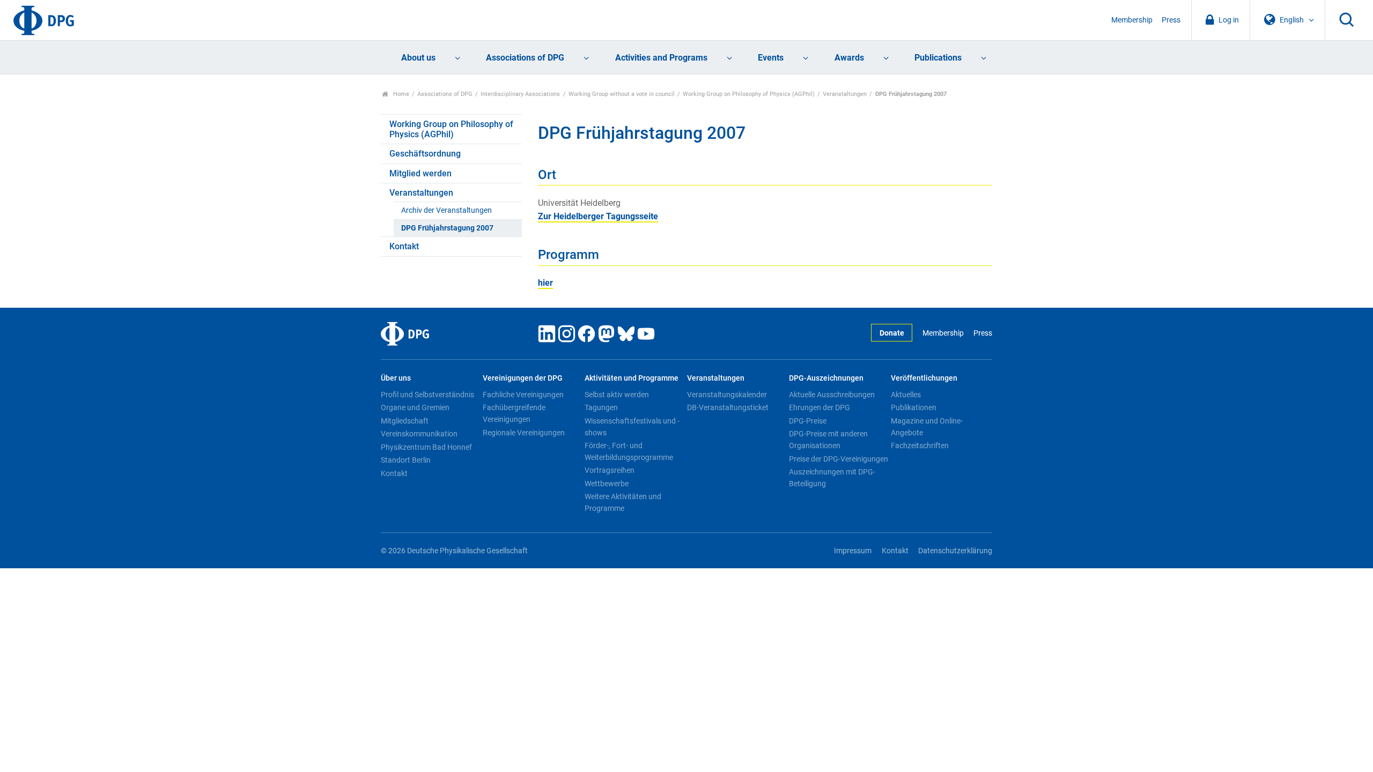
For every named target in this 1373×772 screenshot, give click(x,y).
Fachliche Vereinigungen (523, 394)
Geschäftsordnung (425, 154)
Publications (938, 58)
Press (1171, 20)
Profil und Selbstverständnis (427, 394)
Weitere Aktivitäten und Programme (623, 502)
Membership (1132, 20)
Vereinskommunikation (419, 433)
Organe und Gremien (415, 407)
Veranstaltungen (845, 94)
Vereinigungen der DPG (523, 378)
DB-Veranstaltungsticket (728, 407)
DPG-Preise (807, 421)
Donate (892, 333)
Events (771, 58)
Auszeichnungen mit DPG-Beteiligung (832, 477)
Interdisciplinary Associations (520, 94)
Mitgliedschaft (405, 421)
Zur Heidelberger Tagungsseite (598, 216)
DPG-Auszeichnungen (826, 378)
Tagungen (601, 407)
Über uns (396, 378)
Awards (849, 58)
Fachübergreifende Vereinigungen (514, 413)
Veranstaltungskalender (727, 394)
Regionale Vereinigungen (524, 432)
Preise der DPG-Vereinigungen (838, 459)
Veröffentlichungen (924, 378)
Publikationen (913, 407)
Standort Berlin (406, 460)
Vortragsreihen (609, 470)
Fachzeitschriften (920, 445)
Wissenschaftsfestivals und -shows (632, 427)
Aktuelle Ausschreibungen (832, 394)
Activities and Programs (661, 58)
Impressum (853, 550)
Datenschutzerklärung (955, 550)
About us (418, 58)
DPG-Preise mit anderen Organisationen (828, 439)
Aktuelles (906, 394)
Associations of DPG (525, 58)
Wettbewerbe (607, 483)
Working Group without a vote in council (622, 94)
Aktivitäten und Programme (631, 378)
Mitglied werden (420, 173)
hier (545, 283)
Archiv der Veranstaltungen (446, 210)
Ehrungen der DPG (819, 407)
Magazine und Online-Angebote (927, 427)
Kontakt (404, 246)
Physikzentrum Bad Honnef (426, 447)
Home (400, 94)
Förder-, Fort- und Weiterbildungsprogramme (629, 451)
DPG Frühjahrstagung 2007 (447, 228)
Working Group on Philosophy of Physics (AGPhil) (749, 94)
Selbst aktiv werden (617, 394)
